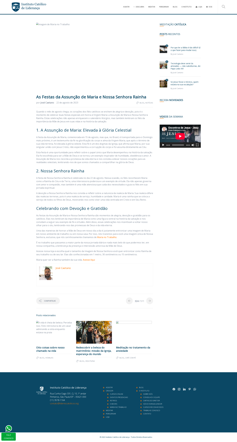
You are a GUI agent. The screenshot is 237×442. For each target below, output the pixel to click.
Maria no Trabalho (107, 237)
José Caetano (47, 102)
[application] (180, 136)
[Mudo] (192, 145)
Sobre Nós (148, 394)
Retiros (113, 400)
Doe (210, 7)
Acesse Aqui (89, 259)
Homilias (49, 358)
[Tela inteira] (197, 145)
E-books (113, 404)
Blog (175, 7)
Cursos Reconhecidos (153, 407)
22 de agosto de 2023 (67, 102)
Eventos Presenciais (119, 397)
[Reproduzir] (163, 145)
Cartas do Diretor (151, 400)
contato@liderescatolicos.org (64, 403)
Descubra (140, 7)
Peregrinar (164, 7)
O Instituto (186, 7)
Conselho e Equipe (151, 397)
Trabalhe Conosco (151, 410)
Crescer (109, 391)
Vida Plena (90, 361)
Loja (200, 7)
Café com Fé (130, 358)
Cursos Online (116, 394)
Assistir (126, 7)
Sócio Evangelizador (152, 404)
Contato (147, 414)
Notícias (149, 103)
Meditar (151, 7)
